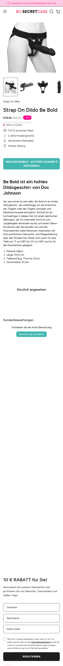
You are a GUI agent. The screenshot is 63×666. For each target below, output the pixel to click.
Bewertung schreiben (31, 334)
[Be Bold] (10, 87)
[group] (31, 3)
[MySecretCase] (31, 11)
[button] (51, 11)
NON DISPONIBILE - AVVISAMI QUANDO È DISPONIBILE (31, 163)
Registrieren (31, 656)
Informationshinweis (40, 642)
